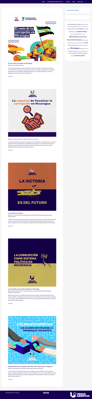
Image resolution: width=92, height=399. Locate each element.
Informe (68, 1)
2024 (76, 24)
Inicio (43, 1)
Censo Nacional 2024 (80, 26)
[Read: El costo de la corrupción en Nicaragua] (32, 36)
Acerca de (80, 1)
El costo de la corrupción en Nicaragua (20, 63)
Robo (51, 215)
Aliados (24, 368)
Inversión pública (80, 45)
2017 (68, 24)
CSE (77, 31)
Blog (74, 1)
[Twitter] (46, 393)
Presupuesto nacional (72, 51)
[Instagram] (48, 393)
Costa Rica (71, 31)
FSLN (86, 43)
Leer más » (10, 76)
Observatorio (81, 48)
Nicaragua (29, 139)
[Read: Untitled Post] (32, 112)
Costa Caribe (85, 28)
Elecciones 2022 (30, 215)
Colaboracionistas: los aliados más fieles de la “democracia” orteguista (30, 366)
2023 (73, 24)
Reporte (84, 51)
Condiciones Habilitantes (72, 28)
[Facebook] (44, 393)
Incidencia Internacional (72, 45)
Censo (69, 26)
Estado (69, 42)
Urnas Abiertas (35, 139)
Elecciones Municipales (39, 215)
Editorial (10, 65)
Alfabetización (83, 24)
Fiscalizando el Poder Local (54, 1)
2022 (71, 24)
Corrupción (24, 139)
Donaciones (83, 34)
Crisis (74, 31)
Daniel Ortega (29, 368)
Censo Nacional (74, 26)
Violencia (72, 55)
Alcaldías (24, 215)
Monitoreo (68, 48)
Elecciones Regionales (85, 40)
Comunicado (85, 26)
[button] (62, 1)
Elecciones (30, 291)
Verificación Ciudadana (82, 53)
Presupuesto (87, 48)
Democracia (35, 368)
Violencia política (12, 216)
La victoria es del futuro (15, 213)
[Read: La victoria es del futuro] (32, 186)
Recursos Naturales (79, 51)
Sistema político (16, 292)
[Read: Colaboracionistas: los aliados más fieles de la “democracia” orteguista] (32, 340)
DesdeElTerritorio (77, 34)
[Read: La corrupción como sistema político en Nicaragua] (32, 262)
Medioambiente (85, 45)
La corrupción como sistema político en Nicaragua (23, 289)
